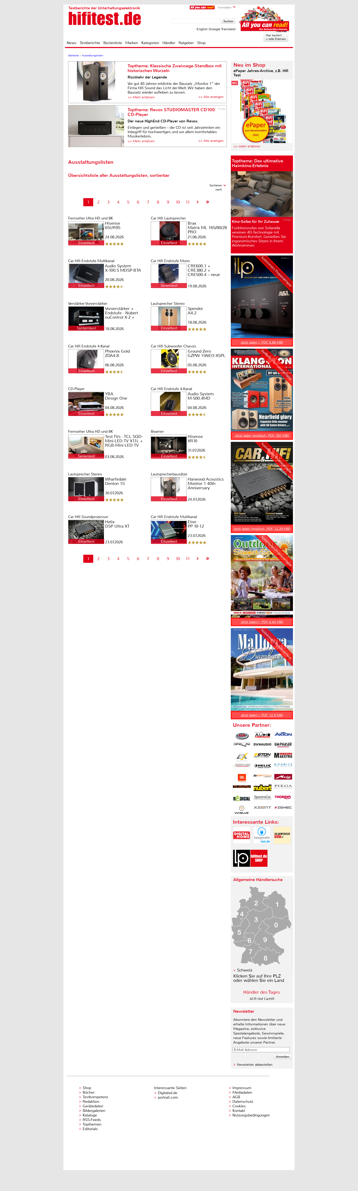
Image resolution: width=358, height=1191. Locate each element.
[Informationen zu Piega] (283, 789)
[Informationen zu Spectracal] (262, 799)
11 (188, 202)
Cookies (239, 1106)
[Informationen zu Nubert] (262, 789)
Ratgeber (186, 42)
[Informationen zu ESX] (242, 757)
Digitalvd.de (167, 1092)
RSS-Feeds (92, 1119)
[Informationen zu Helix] (262, 767)
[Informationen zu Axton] (283, 736)
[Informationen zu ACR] (242, 736)
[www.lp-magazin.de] (241, 870)
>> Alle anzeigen (211, 97)
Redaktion (91, 1101)
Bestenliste (112, 42)
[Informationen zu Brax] (242, 746)
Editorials (90, 1128)
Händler (168, 42)
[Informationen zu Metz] (283, 778)
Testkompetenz (95, 1097)
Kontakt (238, 1110)
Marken (131, 42)
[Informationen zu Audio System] (262, 736)
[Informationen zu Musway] (242, 789)
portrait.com (168, 1097)
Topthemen (92, 1124)
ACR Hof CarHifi (262, 999)
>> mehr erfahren (246, 146)
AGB (236, 1097)
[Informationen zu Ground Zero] (242, 767)
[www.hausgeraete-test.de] (262, 847)
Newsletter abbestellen (254, 1064)
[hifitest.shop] (259, 870)
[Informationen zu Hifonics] (283, 767)
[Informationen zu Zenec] (283, 810)
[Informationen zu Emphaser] (283, 746)
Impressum (241, 1087)
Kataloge (90, 1115)
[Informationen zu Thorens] (283, 799)
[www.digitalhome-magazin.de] (241, 847)
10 (178, 202)
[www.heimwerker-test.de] (282, 847)
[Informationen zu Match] (262, 778)
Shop (201, 42)
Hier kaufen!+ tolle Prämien (276, 37)
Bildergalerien (94, 1110)
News (71, 42)
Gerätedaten (93, 1106)
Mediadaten (242, 1092)
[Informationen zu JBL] (242, 778)
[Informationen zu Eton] (262, 757)
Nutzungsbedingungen (251, 1115)
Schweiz (244, 970)
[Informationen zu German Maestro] (283, 757)
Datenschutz (242, 1101)
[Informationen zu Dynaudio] (262, 746)
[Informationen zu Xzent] (262, 810)
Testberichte (90, 42)
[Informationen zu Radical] (242, 799)
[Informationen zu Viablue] (242, 810)
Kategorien (150, 42)
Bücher (88, 1092)
